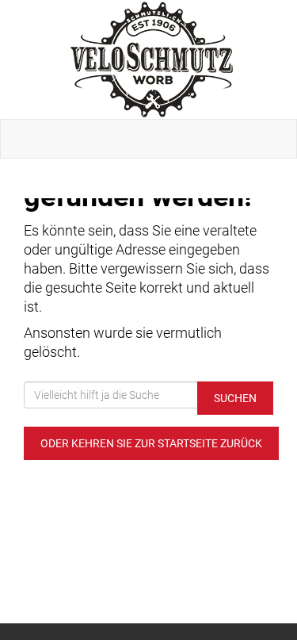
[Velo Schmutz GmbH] (151, 59)
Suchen (235, 398)
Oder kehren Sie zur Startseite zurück (151, 443)
